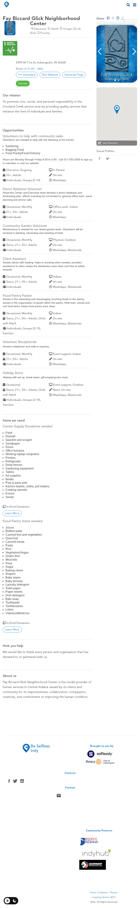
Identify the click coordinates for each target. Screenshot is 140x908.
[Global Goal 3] (10, 48)
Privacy (113, 892)
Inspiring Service (101, 897)
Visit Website (50, 74)
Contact (59, 796)
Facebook (9, 782)
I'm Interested (26, 74)
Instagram (22, 782)
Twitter (15, 782)
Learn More (12, 513)
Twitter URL (107, 158)
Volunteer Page (74, 74)
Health (55, 28)
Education (40, 28)
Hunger (67, 28)
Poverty (45, 33)
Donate (22, 83)
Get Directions (110, 143)
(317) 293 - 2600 (33, 68)
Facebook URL (99, 158)
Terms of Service (98, 892)
